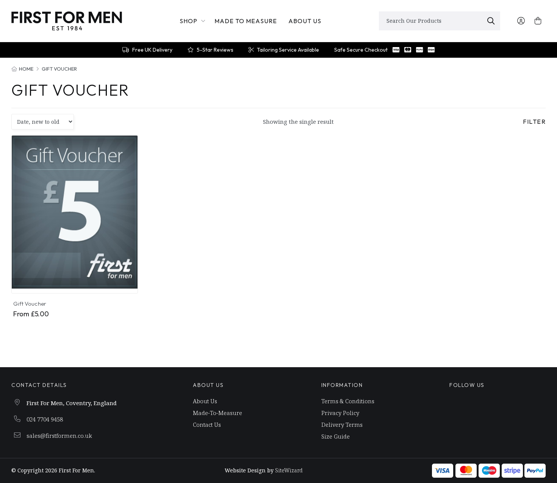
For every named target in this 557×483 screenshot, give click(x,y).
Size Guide (335, 436)
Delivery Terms (342, 424)
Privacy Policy (340, 413)
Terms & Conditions (347, 401)
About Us (304, 21)
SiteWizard (288, 470)
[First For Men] (66, 21)
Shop (188, 21)
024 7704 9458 (45, 419)
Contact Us (207, 424)
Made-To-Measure (217, 413)
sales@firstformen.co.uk (59, 435)
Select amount (79, 277)
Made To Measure (245, 21)
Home (26, 69)
